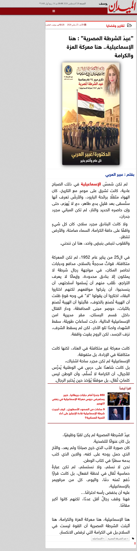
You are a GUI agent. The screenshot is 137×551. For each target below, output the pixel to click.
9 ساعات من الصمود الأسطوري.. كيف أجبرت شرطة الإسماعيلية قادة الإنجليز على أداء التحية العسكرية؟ (78, 412)
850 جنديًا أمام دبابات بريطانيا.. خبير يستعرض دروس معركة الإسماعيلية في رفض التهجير (78, 398)
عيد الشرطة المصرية (117, 538)
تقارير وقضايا (115, 25)
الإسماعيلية (91, 183)
